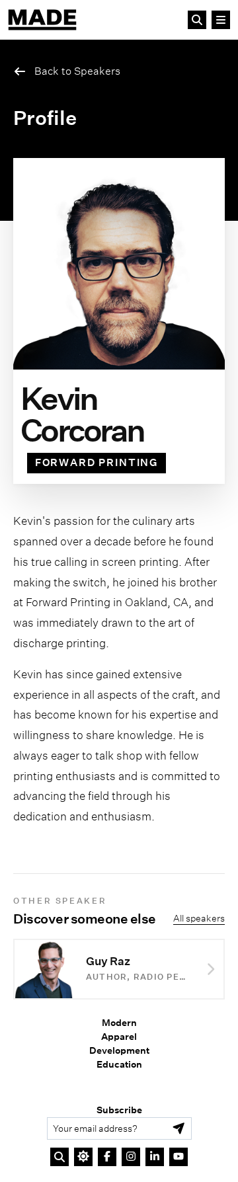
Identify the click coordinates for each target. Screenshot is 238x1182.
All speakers (199, 918)
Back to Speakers (77, 71)
